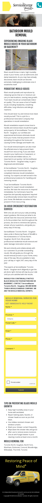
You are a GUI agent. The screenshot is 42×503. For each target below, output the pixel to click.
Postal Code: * (11, 323)
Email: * (8, 331)
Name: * (9, 307)
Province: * (10, 315)
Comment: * (10, 348)
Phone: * (9, 339)
